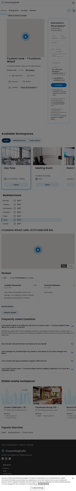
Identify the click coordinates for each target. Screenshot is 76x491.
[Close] (73, 478)
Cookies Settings (37, 488)
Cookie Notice (43, 484)
